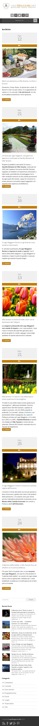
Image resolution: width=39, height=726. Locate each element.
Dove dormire (9, 689)
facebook (16, 15)
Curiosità (7, 686)
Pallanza (5, 504)
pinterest (27, 15)
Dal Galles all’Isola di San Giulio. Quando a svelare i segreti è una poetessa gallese (22, 667)
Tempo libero (9, 703)
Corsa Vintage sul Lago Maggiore (22, 644)
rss (12, 15)
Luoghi (6, 700)
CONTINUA (7, 99)
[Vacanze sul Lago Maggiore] (19, 6)
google (23, 15)
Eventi (6, 696)
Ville (6, 707)
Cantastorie (8, 682)
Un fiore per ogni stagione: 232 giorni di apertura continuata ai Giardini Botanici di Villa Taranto (18, 158)
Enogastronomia (10, 693)
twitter (19, 15)
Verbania (28, 412)
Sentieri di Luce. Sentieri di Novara (22, 654)
